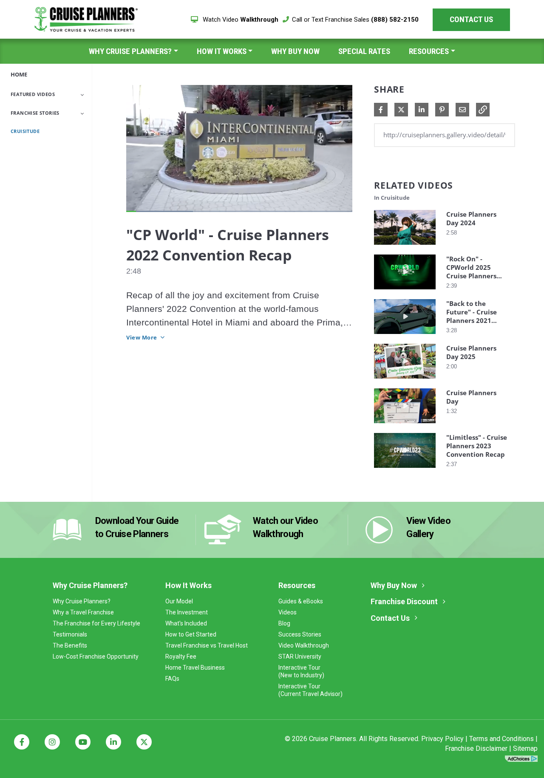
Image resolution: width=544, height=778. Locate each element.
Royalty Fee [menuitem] (180, 656)
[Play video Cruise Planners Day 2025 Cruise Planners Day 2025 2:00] (405, 380)
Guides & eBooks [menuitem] (300, 601)
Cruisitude (25, 131)
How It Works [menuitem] (221, 51)
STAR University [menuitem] (299, 656)
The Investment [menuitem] (186, 612)
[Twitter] (144, 742)
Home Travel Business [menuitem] (195, 667)
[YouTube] (83, 742)
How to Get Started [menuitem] (190, 634)
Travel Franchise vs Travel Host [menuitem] (206, 645)
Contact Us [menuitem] (390, 618)
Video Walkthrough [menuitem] (303, 645)
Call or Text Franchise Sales (355, 19)
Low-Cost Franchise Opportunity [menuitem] (96, 656)
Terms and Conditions (501, 739)
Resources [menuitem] (429, 51)
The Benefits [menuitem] (70, 645)
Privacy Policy (442, 739)
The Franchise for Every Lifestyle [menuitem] (96, 623)
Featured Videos (33, 94)
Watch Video (239, 19)
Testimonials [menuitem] (70, 634)
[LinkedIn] (113, 742)
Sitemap (525, 748)
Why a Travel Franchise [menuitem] (83, 612)
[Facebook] (21, 742)
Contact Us (471, 19)
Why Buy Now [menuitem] (295, 51)
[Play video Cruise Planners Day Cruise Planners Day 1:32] (405, 425)
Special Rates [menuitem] (364, 51)
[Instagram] (52, 742)
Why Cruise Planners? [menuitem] (130, 51)
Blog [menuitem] (284, 623)
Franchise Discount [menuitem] (404, 601)
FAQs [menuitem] (172, 678)
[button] (483, 109)
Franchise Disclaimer (476, 748)
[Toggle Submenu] (82, 94)
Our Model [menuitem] (179, 601)
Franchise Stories (35, 113)
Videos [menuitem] (287, 612)
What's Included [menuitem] (186, 623)
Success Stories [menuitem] (299, 634)
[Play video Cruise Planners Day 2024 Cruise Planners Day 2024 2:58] (405, 247)
